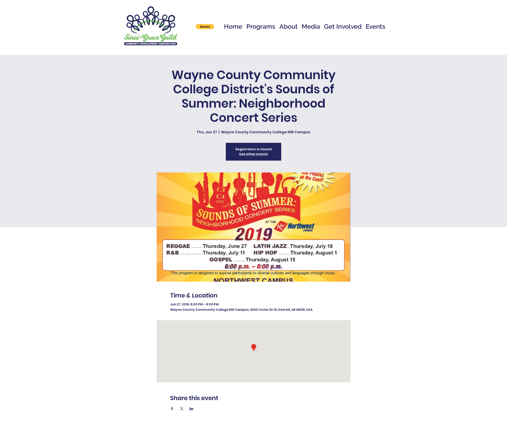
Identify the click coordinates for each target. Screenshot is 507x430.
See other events (253, 154)
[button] (205, 26)
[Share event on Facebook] (172, 408)
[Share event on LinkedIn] (191, 408)
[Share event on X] (182, 408)
